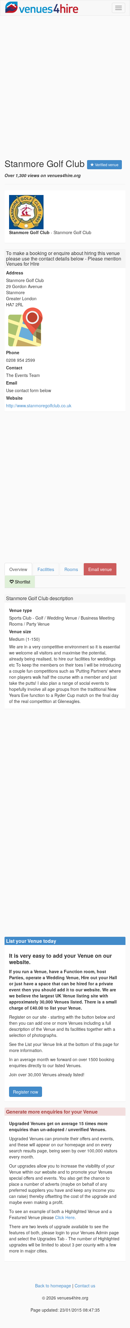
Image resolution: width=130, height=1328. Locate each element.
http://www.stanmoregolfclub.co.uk (38, 405)
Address (14, 273)
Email (11, 383)
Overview (18, 569)
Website (14, 398)
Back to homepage (53, 1286)
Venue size (20, 631)
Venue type (20, 610)
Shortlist (22, 582)
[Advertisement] (65, 87)
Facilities (45, 569)
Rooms (71, 569)
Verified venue (106, 164)
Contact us (85, 1286)
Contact (14, 368)
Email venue (100, 569)
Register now (25, 1092)
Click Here (65, 1217)
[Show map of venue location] (65, 327)
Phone (12, 352)
